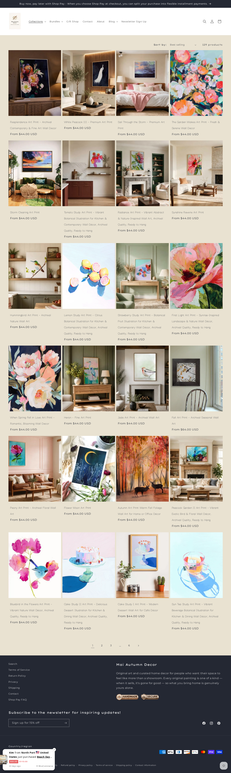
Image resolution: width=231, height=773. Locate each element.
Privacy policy (85, 765)
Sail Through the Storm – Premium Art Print (141, 125)
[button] (37, 21)
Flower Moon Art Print (77, 507)
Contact (13, 693)
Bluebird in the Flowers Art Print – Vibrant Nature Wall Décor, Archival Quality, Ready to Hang (32, 610)
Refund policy (68, 765)
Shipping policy (124, 765)
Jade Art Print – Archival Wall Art (138, 417)
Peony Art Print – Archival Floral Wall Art (33, 510)
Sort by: (160, 44)
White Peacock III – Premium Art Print (88, 122)
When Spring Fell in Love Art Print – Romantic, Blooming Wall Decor (32, 420)
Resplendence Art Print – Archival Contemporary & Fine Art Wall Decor (33, 125)
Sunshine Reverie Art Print (188, 212)
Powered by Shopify (47, 765)
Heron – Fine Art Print (77, 417)
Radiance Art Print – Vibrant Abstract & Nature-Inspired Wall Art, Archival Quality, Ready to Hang (141, 218)
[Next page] (138, 645)
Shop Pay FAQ (17, 699)
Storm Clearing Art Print (25, 212)
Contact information (145, 765)
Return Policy (17, 675)
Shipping (14, 687)
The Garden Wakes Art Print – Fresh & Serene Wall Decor (196, 125)
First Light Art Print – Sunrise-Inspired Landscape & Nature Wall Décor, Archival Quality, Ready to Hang (195, 321)
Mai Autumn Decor (26, 765)
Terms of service (104, 765)
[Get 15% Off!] (65, 723)
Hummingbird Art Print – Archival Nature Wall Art (30, 318)
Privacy (13, 681)
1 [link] (92, 645)
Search (12, 663)
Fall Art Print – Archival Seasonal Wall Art (195, 420)
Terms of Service (19, 669)
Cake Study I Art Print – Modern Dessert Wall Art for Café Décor (138, 607)
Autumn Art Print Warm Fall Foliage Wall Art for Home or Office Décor (140, 510)
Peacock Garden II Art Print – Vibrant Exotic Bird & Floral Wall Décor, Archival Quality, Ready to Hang (195, 513)
